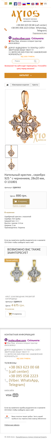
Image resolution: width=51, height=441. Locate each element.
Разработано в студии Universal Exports (31, 437)
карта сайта (9, 390)
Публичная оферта (11, 425)
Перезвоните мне (40, 33)
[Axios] (7, 85)
